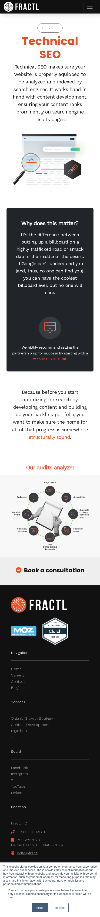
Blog (15, 687)
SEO (14, 737)
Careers (17, 675)
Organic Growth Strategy (32, 718)
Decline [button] (60, 908)
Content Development (30, 724)
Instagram (19, 774)
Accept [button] (40, 908)
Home (16, 669)
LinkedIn (18, 792)
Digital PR (19, 730)
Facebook (19, 768)
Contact (18, 681)
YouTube (18, 786)
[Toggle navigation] (89, 6)
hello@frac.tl (27, 853)
